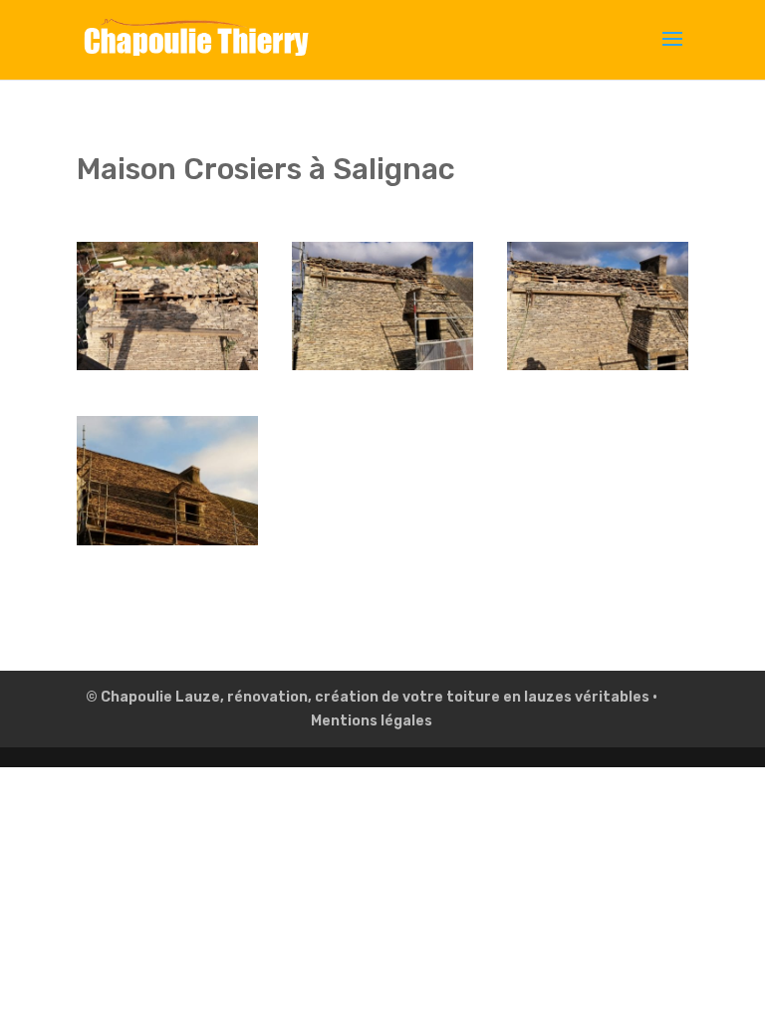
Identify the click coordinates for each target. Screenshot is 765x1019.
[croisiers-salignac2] (167, 369)
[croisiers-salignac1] (382, 369)
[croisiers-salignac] (597, 369)
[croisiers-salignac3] (167, 544)
